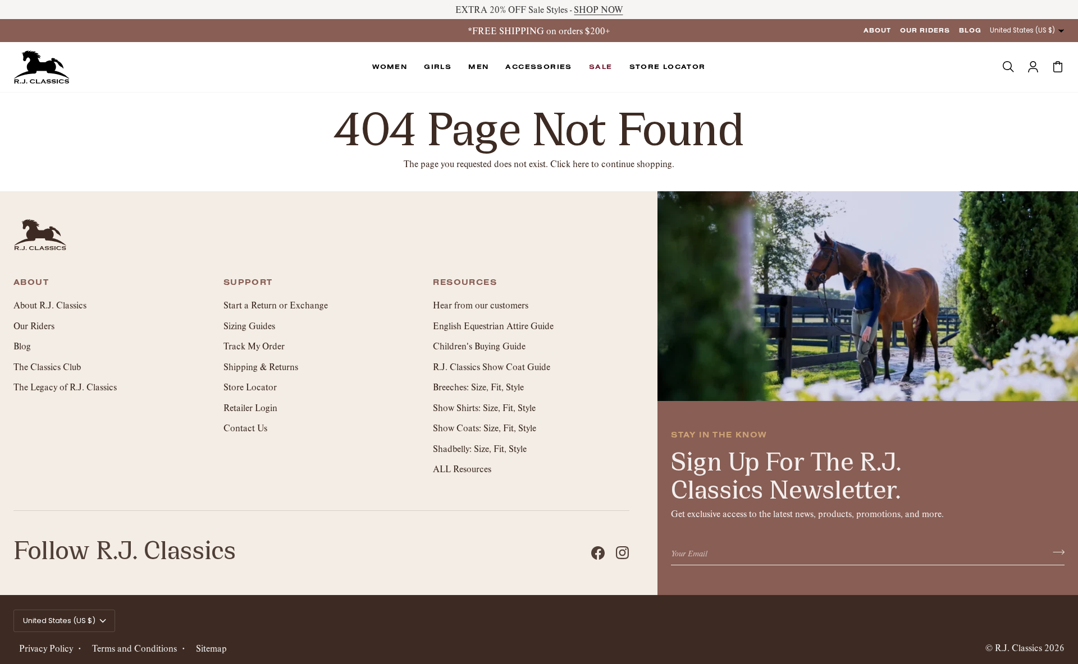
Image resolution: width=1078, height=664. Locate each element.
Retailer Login (250, 407)
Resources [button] (465, 282)
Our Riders (33, 325)
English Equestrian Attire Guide (493, 325)
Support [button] (248, 282)
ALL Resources (462, 468)
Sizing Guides (249, 325)
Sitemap (211, 648)
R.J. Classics (1018, 647)
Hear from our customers (480, 305)
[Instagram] (622, 553)
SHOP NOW (598, 9)
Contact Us (245, 428)
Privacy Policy (46, 648)
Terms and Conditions (134, 648)
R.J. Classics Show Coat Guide (491, 366)
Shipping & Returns (260, 366)
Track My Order (254, 346)
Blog (22, 346)
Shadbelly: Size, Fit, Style (480, 448)
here (581, 163)
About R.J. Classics (49, 305)
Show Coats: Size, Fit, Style (484, 428)
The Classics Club (47, 366)
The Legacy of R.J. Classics (65, 387)
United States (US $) (1022, 30)
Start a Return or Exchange (275, 305)
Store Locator (250, 387)
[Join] (1055, 552)
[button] (389, 67)
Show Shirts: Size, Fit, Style (484, 407)
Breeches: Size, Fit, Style (478, 387)
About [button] (31, 282)
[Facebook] (598, 553)
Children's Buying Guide (479, 346)
